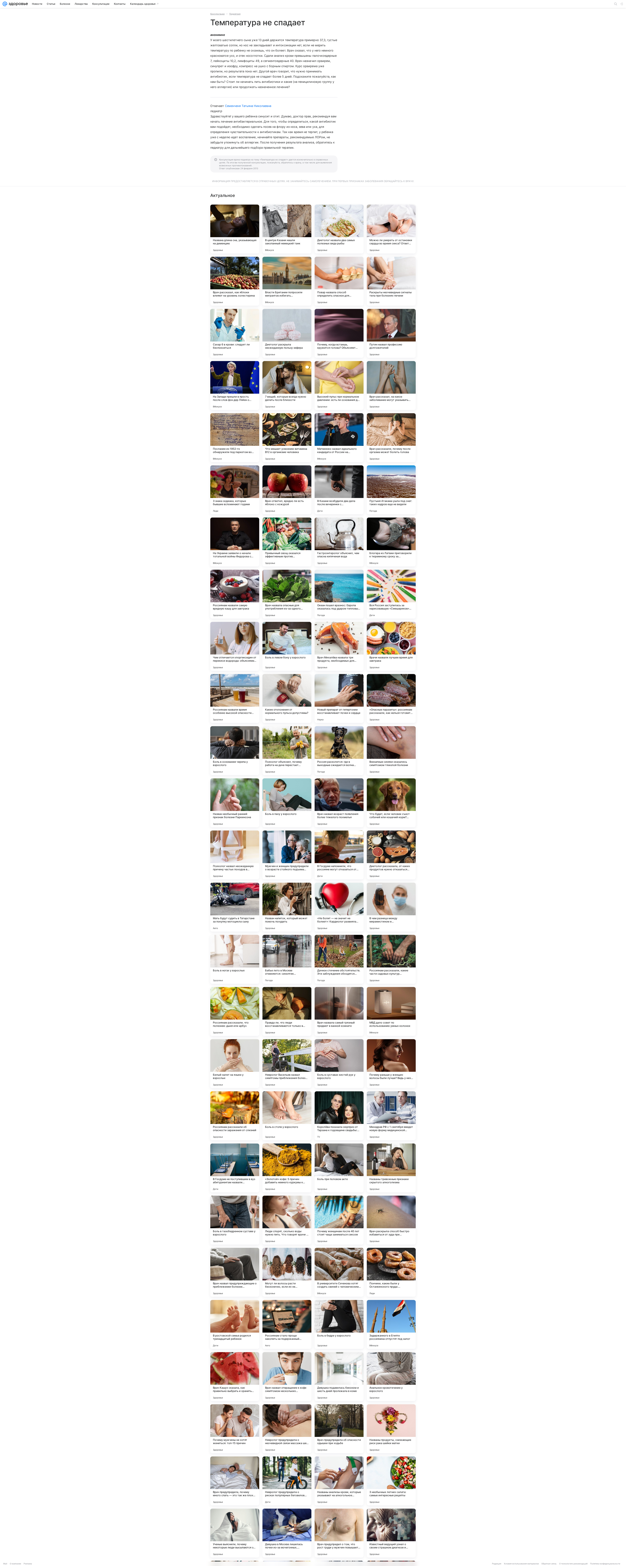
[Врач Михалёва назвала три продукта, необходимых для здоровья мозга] (339, 646)
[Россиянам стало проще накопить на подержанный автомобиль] (286, 1324)
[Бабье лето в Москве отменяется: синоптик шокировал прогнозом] (286, 959)
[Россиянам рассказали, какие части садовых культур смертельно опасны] (391, 959)
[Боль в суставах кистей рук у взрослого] (339, 1063)
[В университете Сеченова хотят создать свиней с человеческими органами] (339, 1272)
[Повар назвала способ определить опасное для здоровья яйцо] (339, 281)
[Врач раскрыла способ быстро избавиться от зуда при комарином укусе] (391, 1220)
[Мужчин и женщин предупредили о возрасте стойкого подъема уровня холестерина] (286, 855)
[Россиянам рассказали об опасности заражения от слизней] (234, 1115)
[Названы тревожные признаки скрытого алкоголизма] (391, 1167)
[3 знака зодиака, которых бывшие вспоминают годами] (234, 489)
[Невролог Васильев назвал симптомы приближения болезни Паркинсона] (286, 1063)
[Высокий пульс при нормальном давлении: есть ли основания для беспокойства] (339, 385)
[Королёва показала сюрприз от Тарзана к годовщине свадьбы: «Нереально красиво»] (339, 1115)
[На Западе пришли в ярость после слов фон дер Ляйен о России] (234, 385)
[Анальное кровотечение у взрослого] (391, 1376)
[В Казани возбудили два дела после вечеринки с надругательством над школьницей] (339, 489)
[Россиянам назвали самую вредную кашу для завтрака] (234, 594)
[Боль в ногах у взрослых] (234, 959)
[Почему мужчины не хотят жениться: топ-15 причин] (234, 1428)
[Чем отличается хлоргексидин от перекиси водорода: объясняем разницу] (234, 646)
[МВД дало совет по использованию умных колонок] (391, 1011)
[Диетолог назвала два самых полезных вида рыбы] (339, 229)
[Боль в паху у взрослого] (286, 802)
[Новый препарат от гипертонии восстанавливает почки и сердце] (339, 698)
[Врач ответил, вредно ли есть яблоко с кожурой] (286, 489)
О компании (15, 1563)
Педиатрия (234, 14)
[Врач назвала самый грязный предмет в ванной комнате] (339, 1011)
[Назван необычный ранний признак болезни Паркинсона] (234, 802)
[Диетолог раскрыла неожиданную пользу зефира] (286, 333)
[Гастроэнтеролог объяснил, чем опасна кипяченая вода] (339, 542)
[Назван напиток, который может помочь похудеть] (286, 907)
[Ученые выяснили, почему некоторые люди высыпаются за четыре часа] (234, 1533)
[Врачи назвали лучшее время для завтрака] (391, 646)
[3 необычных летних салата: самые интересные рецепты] (391, 1480)
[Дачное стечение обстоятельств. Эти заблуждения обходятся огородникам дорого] (339, 959)
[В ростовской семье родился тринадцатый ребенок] (234, 1324)
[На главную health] (17, 4)
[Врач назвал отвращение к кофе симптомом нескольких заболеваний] (286, 1376)
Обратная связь (549, 1563)
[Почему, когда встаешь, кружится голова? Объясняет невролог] (339, 333)
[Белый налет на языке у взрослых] (234, 1063)
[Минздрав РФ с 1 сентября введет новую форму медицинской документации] (391, 1115)
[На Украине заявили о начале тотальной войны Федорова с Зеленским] (234, 542)
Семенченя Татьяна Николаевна (248, 106)
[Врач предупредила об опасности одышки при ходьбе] (339, 1428)
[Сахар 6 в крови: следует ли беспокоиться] (234, 333)
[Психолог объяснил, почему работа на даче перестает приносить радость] (286, 750)
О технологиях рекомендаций (573, 1563)
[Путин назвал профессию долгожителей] (391, 333)
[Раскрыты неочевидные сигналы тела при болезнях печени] (391, 281)
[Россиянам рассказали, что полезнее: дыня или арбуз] (234, 1011)
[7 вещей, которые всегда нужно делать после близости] (286, 385)
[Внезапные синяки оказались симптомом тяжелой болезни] (391, 750)
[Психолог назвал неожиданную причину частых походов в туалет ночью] (234, 855)
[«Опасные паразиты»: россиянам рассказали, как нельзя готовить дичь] (391, 698)
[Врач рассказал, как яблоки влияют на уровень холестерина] (234, 281)
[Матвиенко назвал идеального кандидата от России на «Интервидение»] (339, 437)
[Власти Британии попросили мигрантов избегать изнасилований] (286, 281)
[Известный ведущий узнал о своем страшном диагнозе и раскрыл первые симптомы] (391, 1533)
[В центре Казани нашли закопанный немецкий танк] (286, 229)
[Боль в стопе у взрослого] (286, 1115)
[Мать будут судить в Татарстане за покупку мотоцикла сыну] (234, 907)
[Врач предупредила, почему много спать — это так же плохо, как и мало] (234, 1480)
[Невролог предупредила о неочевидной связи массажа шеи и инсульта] (286, 1428)
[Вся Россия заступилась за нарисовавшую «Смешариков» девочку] (391, 594)
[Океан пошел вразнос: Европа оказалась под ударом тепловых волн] (339, 594)
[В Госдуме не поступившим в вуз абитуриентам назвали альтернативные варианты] (234, 1167)
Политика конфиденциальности (605, 1563)
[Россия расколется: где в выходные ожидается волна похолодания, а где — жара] (339, 750)
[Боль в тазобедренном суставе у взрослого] (234, 1220)
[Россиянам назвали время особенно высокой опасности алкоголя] (234, 698)
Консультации (217, 14)
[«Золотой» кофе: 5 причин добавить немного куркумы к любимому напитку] (286, 1167)
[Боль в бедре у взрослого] (339, 1324)
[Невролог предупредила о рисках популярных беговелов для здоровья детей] (286, 1480)
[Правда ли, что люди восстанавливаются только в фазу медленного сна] (286, 1011)
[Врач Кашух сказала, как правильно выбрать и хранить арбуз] (234, 1376)
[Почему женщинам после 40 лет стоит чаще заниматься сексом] (339, 1220)
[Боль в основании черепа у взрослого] (234, 750)
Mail (5, 1563)
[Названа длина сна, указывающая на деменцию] (234, 229)
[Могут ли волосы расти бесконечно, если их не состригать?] (286, 1272)
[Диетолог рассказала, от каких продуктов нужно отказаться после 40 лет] (391, 855)
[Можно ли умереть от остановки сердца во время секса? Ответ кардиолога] (391, 229)
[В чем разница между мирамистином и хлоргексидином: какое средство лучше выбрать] (391, 907)
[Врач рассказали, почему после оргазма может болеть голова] (391, 437)
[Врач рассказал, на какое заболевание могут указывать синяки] (391, 385)
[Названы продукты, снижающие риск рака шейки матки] (391, 1428)
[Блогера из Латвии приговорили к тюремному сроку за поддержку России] (391, 542)
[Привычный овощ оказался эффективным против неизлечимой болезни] (286, 542)
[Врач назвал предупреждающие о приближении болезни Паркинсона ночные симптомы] (234, 1272)
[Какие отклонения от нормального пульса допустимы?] (286, 698)
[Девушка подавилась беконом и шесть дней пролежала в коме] (339, 1376)
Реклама (28, 1563)
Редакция (496, 1563)
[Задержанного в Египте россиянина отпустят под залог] (391, 1324)
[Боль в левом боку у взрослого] (286, 646)
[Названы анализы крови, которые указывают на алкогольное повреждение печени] (339, 1480)
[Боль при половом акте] (339, 1167)
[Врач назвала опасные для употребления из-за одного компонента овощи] (286, 594)
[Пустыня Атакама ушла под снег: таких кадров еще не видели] (391, 489)
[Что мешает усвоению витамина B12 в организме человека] (286, 437)
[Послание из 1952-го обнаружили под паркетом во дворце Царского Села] (234, 437)
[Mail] (5, 4)
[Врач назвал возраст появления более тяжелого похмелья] (339, 802)
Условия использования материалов (521, 1563)
